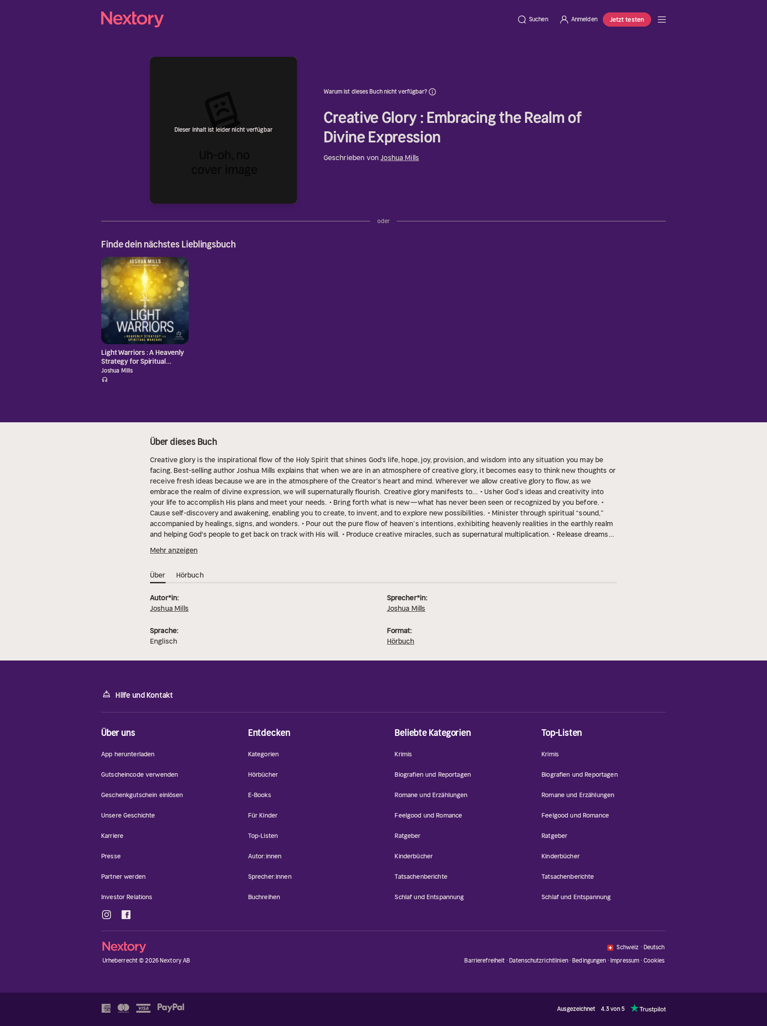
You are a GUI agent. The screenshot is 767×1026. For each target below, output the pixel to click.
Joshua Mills (399, 157)
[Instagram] (106, 914)
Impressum (624, 960)
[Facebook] (126, 914)
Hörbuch (401, 641)
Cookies (654, 960)
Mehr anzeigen (174, 550)
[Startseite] (306, 20)
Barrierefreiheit (484, 960)
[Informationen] (432, 91)
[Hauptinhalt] (661, 19)
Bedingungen (589, 960)
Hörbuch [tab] (190, 574)
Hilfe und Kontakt (144, 695)
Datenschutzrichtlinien (538, 960)
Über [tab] (158, 574)
